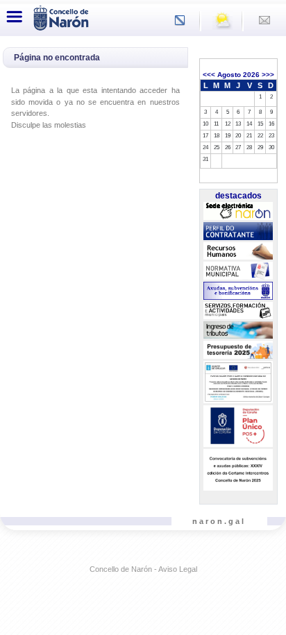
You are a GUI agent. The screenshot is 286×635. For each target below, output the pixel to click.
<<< (209, 74)
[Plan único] (238, 426)
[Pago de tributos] (238, 330)
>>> (268, 74)
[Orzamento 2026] (238, 350)
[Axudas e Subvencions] (238, 291)
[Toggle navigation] (14, 17)
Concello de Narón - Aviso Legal (143, 569)
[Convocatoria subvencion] (238, 470)
